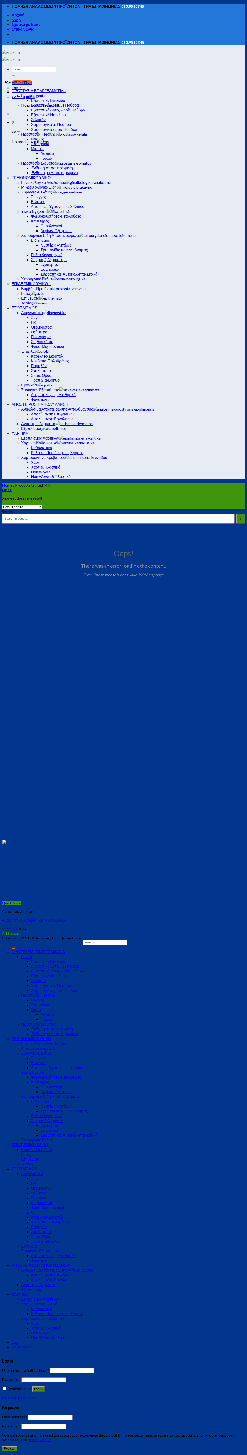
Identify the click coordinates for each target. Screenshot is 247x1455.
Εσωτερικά (50, 1130)
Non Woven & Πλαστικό (51, 1337)
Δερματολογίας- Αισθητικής (54, 1255)
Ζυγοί (36, 1178)
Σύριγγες (38, 1057)
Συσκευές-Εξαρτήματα (40, 1250)
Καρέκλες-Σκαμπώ (47, 1217)
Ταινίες (27, 1164)
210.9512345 (132, 6)
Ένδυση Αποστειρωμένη (52, 1029)
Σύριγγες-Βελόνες (36, 1053)
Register (9, 1448)
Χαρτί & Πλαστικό (45, 1328)
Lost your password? (19, 1397)
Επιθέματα (30, 1159)
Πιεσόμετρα (41, 1197)
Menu (9, 82)
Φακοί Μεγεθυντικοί (47, 1207)
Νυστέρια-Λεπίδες (56, 1106)
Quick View (11, 903)
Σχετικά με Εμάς (26, 24)
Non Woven (41, 1333)
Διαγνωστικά (32, 1173)
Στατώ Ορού (41, 1236)
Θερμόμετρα (41, 1188)
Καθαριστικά (41, 1308)
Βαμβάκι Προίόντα (36, 1149)
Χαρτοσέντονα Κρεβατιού (42, 1318)
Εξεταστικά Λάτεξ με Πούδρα (55, 966)
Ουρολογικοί (51, 1086)
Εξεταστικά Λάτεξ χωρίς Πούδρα (58, 971)
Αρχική (18, 15)
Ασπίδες (48, 1014)
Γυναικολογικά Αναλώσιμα (43, 1043)
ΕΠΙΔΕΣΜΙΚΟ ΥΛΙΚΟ (30, 1144)
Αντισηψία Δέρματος (38, 1284)
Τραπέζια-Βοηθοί (46, 1241)
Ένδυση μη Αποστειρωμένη (54, 1033)
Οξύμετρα (39, 1193)
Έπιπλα (28, 1212)
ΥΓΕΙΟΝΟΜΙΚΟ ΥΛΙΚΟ (31, 1038)
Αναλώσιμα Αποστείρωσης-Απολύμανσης (57, 1270)
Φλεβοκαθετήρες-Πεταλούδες (56, 1077)
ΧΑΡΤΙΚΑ (20, 1294)
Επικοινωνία (23, 29)
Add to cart (11, 933)
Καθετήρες (40, 1082)
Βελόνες (38, 1062)
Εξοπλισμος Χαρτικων (40, 1299)
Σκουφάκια (40, 1004)
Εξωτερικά (49, 1125)
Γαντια (26, 956)
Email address (14, 1416)
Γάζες (26, 1154)
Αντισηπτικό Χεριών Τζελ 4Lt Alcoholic (34, 920)
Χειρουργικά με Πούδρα (51, 985)
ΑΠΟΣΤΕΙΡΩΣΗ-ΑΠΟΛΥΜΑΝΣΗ (40, 1265)
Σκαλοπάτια (41, 1231)
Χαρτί (35, 1323)
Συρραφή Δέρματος (47, 1120)
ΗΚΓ (35, 1183)
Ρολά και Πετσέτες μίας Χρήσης (57, 1313)
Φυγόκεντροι (42, 1260)
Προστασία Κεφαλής (38, 995)
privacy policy (40, 1439)
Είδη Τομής (40, 1101)
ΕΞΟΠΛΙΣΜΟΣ (24, 1168)
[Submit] (13, 75)
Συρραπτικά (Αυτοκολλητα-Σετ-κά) (70, 1135)
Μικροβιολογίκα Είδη (39, 1048)
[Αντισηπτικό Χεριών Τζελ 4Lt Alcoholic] (32, 898)
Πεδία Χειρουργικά (46, 1115)
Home (7, 485)
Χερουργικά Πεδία (36, 1140)
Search (7, 511)
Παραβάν (39, 1226)
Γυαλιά (46, 1019)
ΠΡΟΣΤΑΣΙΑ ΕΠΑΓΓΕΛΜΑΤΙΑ (38, 951)
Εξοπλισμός (31, 1289)
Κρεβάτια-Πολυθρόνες (50, 1222)
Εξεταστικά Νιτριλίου (48, 975)
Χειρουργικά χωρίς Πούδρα (54, 990)
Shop (16, 19)
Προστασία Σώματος (38, 1024)
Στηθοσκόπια (42, 1202)
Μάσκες (37, 1000)
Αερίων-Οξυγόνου (56, 1091)
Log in (38, 1389)
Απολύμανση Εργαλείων (52, 1279)
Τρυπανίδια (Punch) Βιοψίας (64, 1111)
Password (11, 1379)
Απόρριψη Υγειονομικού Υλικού (57, 1067)
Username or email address (25, 1370)
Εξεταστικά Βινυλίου (48, 961)
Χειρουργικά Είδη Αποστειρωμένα (50, 1096)
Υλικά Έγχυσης (34, 1072)
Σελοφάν (38, 980)
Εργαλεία (29, 1246)
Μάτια (36, 1009)
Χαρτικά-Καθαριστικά (39, 1304)
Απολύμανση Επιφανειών (53, 1275)
